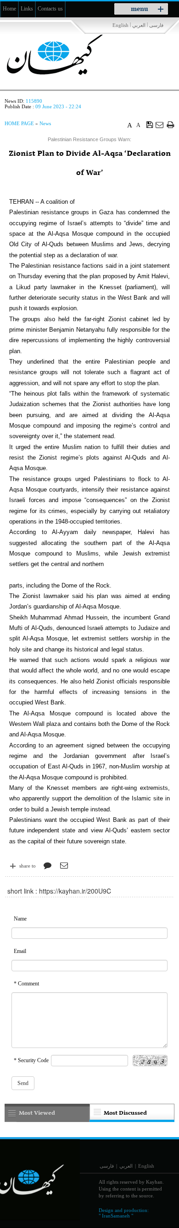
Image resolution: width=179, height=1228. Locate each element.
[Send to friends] (160, 124)
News (45, 123)
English (120, 25)
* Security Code (31, 1060)
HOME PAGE (19, 123)
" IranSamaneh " (116, 1215)
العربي (138, 25)
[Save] (149, 124)
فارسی (156, 25)
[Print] (170, 124)
